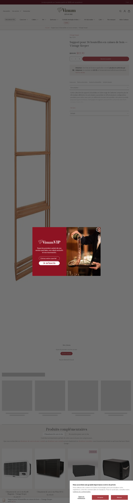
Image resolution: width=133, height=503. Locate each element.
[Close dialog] (98, 229)
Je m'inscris (49, 263)
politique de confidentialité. (82, 491)
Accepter (100, 497)
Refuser (119, 497)
